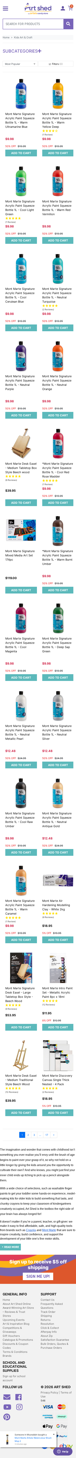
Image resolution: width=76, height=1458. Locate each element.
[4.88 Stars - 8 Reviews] (58, 913)
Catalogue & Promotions (18, 1339)
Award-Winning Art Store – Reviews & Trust (18, 1310)
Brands (7, 1355)
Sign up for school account (14, 1378)
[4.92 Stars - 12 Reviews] (58, 1001)
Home (6, 1299)
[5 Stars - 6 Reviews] (21, 476)
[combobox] (38, 24)
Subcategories (20, 51)
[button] (20, 64)
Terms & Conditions (15, 1352)
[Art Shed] (38, 8)
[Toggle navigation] (5, 8)
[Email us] (8, 1398)
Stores (7, 1315)
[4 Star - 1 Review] (58, 131)
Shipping (46, 1315)
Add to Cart (21, 153)
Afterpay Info (49, 1331)
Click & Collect (50, 1328)
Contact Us (47, 1299)
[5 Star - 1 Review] (21, 218)
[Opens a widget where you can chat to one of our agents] (62, 1451)
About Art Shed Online (17, 1304)
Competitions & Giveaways (12, 1330)
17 (46, 1134)
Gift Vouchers (11, 1336)
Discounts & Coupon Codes (15, 1346)
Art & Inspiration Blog (16, 1323)
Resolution (47, 1323)
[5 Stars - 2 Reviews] (58, 306)
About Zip (47, 1336)
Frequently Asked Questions (52, 1306)
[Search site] (68, 24)
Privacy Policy (50, 1392)
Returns (46, 1320)
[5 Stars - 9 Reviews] (21, 1005)
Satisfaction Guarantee (55, 1339)
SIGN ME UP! (38, 1276)
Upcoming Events (14, 1320)
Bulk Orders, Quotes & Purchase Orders (54, 1346)
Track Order (48, 1312)
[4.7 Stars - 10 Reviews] (21, 1088)
